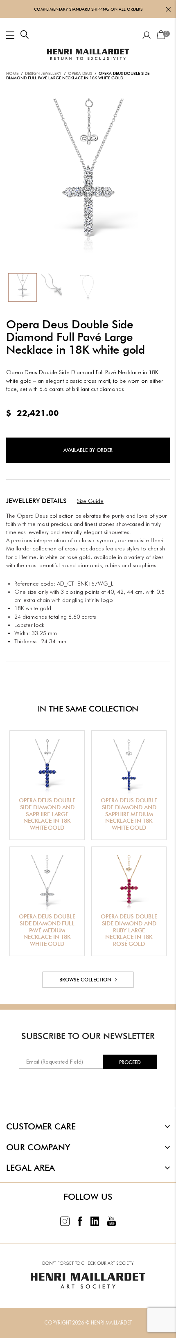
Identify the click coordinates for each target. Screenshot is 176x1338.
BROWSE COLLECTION (86, 980)
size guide (90, 501)
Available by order (88, 450)
